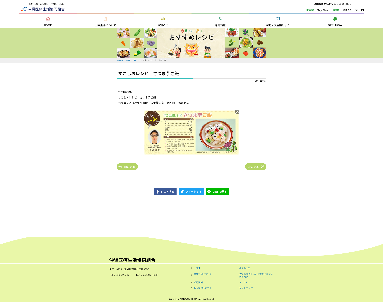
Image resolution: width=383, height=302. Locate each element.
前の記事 (129, 167)
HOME (197, 268)
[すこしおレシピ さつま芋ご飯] (191, 132)
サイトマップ (246, 288)
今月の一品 (131, 60)
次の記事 (253, 167)
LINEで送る (220, 191)
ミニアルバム (246, 282)
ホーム (120, 60)
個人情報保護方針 (203, 288)
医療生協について (203, 273)
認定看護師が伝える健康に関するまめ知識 (256, 275)
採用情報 (198, 282)
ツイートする (194, 191)
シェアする (167, 191)
